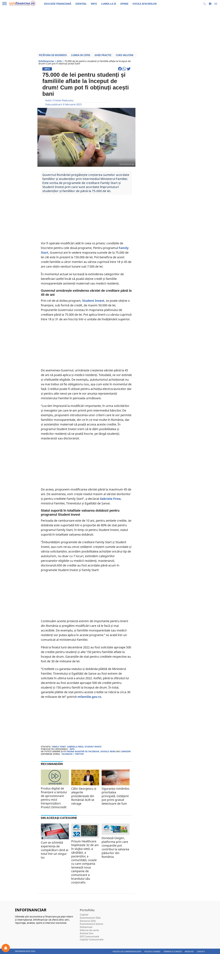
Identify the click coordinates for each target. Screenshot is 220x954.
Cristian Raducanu (63, 100)
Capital (84, 914)
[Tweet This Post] (129, 70)
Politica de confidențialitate (127, 951)
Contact (201, 951)
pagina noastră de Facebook (82, 751)
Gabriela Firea (110, 499)
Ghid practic (103, 55)
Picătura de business (53, 55)
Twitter (79, 754)
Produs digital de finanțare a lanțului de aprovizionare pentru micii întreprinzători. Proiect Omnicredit (54, 797)
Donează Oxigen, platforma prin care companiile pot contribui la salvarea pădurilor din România (115, 847)
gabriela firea (75, 746)
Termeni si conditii (172, 951)
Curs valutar (124, 55)
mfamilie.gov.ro (89, 697)
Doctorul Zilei (88, 921)
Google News (108, 751)
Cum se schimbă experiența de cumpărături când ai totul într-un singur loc (54, 849)
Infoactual (86, 927)
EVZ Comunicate (89, 936)
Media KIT (189, 951)
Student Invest (93, 301)
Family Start (59, 746)
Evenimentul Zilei (90, 917)
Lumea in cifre (80, 55)
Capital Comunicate (91, 939)
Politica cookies (152, 951)
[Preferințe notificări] (5, 948)
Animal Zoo (86, 933)
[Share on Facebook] (120, 70)
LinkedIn (126, 751)
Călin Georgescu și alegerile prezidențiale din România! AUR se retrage (83, 796)
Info (72, 749)
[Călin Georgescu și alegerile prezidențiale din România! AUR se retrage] (85, 779)
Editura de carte (89, 930)
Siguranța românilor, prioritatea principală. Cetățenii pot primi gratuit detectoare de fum (116, 796)
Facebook (67, 754)
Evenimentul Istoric (91, 924)
